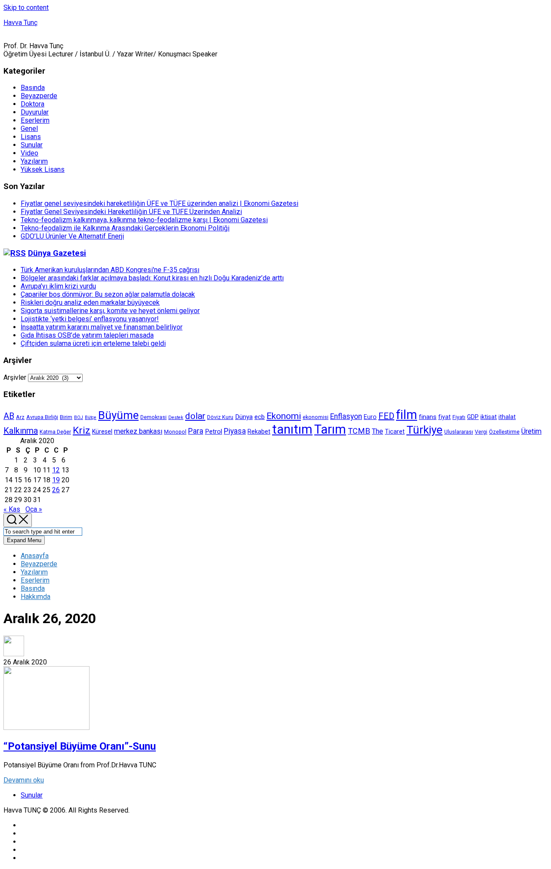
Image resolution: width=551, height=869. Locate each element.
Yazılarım (34, 161)
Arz (20, 417)
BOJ (78, 417)
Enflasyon (346, 416)
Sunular (32, 145)
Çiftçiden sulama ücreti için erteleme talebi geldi (93, 343)
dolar (195, 416)
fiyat (444, 416)
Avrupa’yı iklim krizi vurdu (58, 286)
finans (427, 417)
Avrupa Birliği (42, 417)
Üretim (531, 431)
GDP (473, 416)
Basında (33, 88)
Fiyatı (458, 417)
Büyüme (118, 415)
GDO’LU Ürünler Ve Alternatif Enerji (72, 236)
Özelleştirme (504, 431)
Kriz (81, 430)
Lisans (31, 137)
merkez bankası (138, 431)
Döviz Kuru (220, 417)
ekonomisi (315, 417)
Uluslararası (458, 431)
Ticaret (395, 431)
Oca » (33, 509)
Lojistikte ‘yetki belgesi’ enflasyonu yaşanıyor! (90, 319)
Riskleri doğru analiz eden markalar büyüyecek (90, 302)
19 (56, 480)
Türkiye (424, 429)
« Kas (11, 509)
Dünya (244, 417)
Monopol (175, 431)
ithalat (507, 416)
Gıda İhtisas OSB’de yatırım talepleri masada (87, 335)
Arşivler (14, 377)
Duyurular (35, 112)
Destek (175, 417)
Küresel (102, 431)
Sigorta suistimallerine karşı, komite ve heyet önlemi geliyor (110, 311)
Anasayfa (35, 556)
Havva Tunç (20, 23)
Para (195, 431)
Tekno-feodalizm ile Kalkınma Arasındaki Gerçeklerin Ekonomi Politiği (125, 228)
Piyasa (235, 431)
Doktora (32, 104)
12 (56, 470)
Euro (370, 416)
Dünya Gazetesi (57, 253)
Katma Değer (55, 431)
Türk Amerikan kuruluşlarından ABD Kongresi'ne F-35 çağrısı (110, 270)
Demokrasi (153, 417)
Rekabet (259, 431)
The (377, 431)
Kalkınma (20, 430)
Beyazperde (39, 96)
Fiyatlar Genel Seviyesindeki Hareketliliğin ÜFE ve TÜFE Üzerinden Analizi (131, 212)
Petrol (213, 431)
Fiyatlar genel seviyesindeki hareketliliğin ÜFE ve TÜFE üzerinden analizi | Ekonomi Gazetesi (159, 203)
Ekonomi (283, 416)
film (406, 414)
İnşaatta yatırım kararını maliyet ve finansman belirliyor (102, 327)
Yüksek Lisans (43, 169)
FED (386, 416)
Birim (66, 417)
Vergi (481, 431)
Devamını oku (23, 780)
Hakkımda (35, 597)
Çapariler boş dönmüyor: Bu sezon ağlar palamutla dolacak (108, 294)
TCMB (359, 430)
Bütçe (90, 417)
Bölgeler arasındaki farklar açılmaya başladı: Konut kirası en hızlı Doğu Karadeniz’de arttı (152, 278)
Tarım (330, 429)
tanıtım (292, 429)
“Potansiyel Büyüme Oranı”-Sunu (79, 746)
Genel (29, 128)
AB (8, 416)
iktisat (488, 416)
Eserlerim (35, 120)
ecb (259, 417)
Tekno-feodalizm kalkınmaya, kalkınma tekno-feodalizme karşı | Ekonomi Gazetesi (144, 220)
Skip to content (26, 7)
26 (56, 490)
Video (29, 153)
